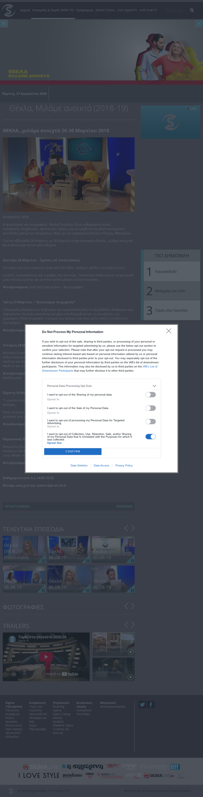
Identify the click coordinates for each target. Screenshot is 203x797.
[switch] (151, 394)
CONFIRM (73, 451)
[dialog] (101, 398)
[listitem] (101, 386)
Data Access (101, 465)
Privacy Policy (124, 465)
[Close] (170, 332)
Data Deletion (79, 465)
